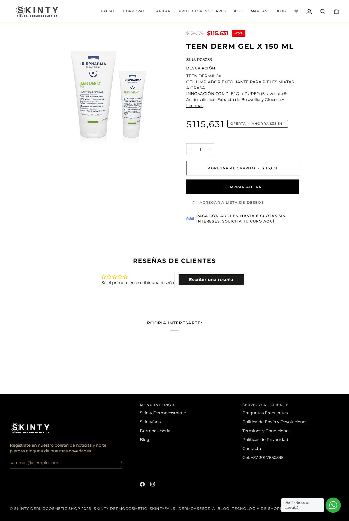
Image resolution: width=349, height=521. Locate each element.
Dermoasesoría (155, 430)
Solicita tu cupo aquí (248, 221)
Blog (144, 439)
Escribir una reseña (211, 279)
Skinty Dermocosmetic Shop (47, 508)
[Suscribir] (117, 462)
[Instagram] (152, 484)
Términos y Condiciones (266, 430)
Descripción (200, 68)
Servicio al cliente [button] (265, 405)
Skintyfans (150, 421)
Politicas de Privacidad (265, 439)
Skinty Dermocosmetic (163, 412)
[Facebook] (142, 484)
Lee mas (194, 105)
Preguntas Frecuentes (265, 412)
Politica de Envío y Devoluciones (274, 421)
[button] (108, 11)
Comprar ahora (242, 187)
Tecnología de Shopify (259, 508)
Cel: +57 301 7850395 (262, 457)
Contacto (251, 448)
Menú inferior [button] (157, 405)
